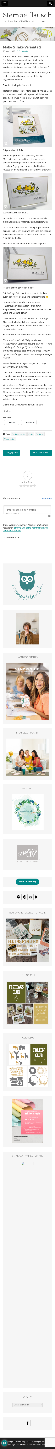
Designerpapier (19, 434)
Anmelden (47, 498)
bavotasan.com (41, 1444)
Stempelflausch (27, 15)
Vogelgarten (9, 439)
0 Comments (22, 51)
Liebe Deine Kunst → (41, 452)
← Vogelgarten (11, 452)
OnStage (40, 434)
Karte (30, 434)
